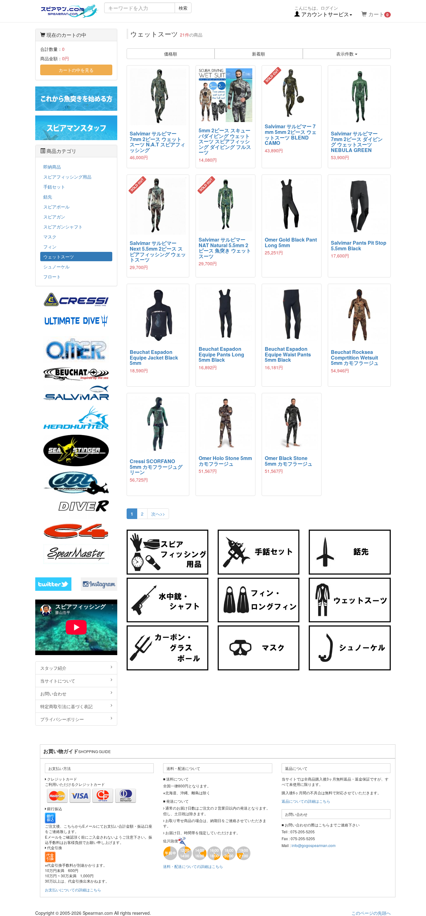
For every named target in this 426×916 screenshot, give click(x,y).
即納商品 (52, 167)
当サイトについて (57, 681)
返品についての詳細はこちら (306, 801)
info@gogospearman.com (314, 845)
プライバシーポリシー (62, 719)
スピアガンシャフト (63, 226)
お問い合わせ (53, 693)
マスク (49, 236)
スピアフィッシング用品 (67, 177)
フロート (52, 276)
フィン (49, 246)
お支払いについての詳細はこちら (73, 889)
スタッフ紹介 (53, 668)
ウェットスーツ (58, 256)
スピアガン (54, 216)
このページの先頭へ (371, 913)
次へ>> (158, 514)
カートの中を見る (76, 70)
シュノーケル (56, 266)
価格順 (170, 54)
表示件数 (345, 54)
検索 (183, 8)
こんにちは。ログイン (321, 11)
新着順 (258, 54)
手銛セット (54, 187)
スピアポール (56, 206)
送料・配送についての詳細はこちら (193, 866)
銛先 (47, 196)
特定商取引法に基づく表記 (66, 706)
